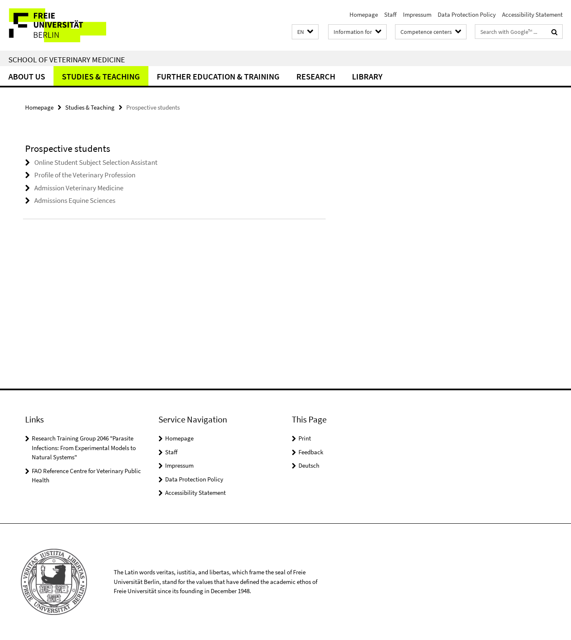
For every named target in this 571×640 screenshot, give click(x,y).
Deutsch (308, 465)
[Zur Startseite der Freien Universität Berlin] (70, 25)
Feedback (310, 452)
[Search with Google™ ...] (554, 31)
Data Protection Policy (467, 14)
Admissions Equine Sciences (74, 200)
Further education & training (218, 76)
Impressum (417, 14)
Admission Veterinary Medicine (78, 187)
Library (367, 76)
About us (26, 76)
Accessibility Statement (532, 14)
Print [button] (304, 438)
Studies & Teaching (101, 76)
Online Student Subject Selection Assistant (96, 162)
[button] (305, 32)
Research (315, 76)
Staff (390, 14)
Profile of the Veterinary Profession (84, 174)
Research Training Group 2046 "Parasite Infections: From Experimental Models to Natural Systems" (84, 447)
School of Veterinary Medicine (66, 59)
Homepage (363, 14)
